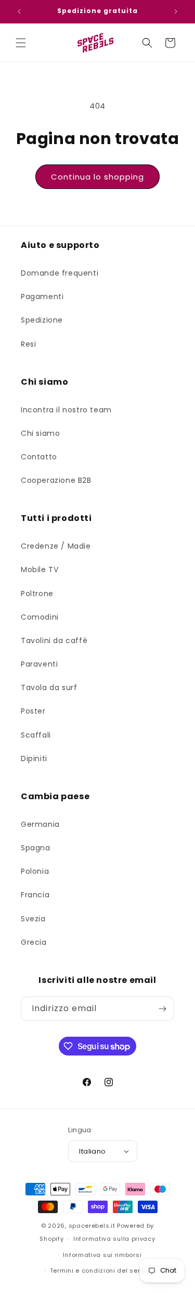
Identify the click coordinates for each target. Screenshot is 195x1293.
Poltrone (37, 593)
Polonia (35, 871)
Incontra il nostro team (66, 410)
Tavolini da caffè (54, 640)
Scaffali (36, 735)
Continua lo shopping (97, 176)
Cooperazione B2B (56, 480)
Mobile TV (39, 569)
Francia (35, 894)
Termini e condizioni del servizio (102, 1270)
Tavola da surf (49, 687)
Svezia (33, 919)
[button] (20, 42)
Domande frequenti (59, 273)
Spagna (35, 848)
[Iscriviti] (162, 1009)
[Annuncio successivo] (175, 11)
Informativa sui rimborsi (102, 1255)
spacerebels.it (92, 1225)
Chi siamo (40, 433)
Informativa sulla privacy (114, 1239)
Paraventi (39, 664)
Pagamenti (42, 296)
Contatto (39, 457)
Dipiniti (34, 758)
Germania (40, 824)
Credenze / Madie (56, 546)
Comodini (40, 617)
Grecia (34, 942)
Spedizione (42, 320)
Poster (33, 711)
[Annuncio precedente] (19, 11)
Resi (28, 344)
